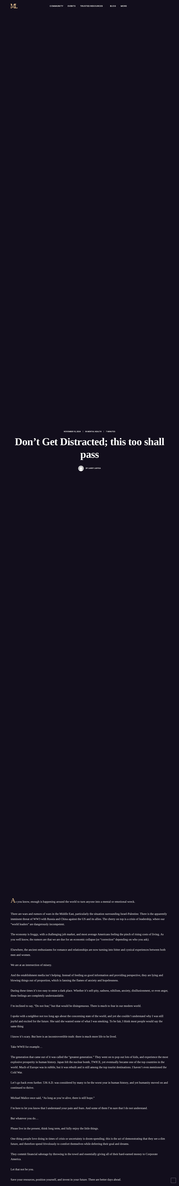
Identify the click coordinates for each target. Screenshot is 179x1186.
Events (72, 6)
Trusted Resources (91, 6)
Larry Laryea (94, 468)
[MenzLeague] (14, 6)
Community (56, 6)
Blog (113, 6)
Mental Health (94, 431)
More (124, 6)
